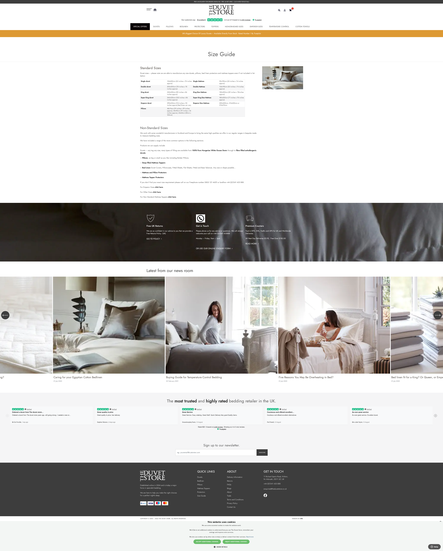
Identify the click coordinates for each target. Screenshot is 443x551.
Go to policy (153, 238)
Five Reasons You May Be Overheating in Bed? (306, 377)
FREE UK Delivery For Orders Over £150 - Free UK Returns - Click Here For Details (221, 2)
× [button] (440, 521)
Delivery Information (234, 477)
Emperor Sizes (256, 26)
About (229, 492)
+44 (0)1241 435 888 (272, 483)
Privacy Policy (232, 503)
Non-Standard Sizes (234, 26)
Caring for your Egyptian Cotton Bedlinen (78, 377)
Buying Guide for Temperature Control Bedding (194, 377)
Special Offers (140, 26)
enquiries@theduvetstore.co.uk (275, 489)
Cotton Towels (302, 26)
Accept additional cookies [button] (207, 542)
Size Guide (201, 495)
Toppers (215, 26)
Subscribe (262, 452)
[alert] (221, 535)
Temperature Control (279, 26)
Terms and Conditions (235, 499)
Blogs (229, 488)
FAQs (229, 484)
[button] (221, 547)
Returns (229, 481)
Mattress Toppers (203, 488)
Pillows (169, 26)
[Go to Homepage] (155, 10)
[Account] (284, 10)
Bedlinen (184, 26)
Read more (251, 243)
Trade (229, 495)
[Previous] (5, 315)
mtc (301, 519)
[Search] (279, 10)
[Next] (438, 315)
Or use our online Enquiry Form (213, 248)
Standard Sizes (150, 68)
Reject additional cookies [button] (236, 542)
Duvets (156, 26)
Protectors (199, 26)
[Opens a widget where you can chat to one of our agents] (434, 547)
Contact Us (231, 507)
